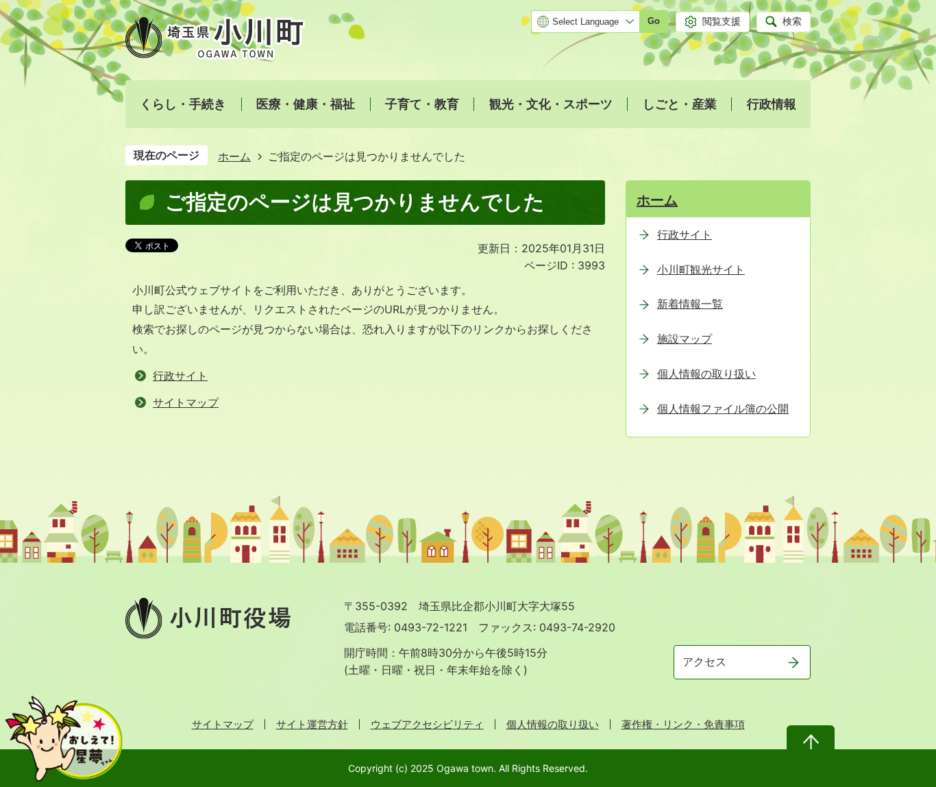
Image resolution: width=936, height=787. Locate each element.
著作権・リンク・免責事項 (683, 724)
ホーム (234, 156)
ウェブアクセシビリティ (427, 724)
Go (654, 21)
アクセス (704, 661)
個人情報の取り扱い (552, 724)
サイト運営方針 (312, 724)
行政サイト (180, 376)
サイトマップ (186, 402)
